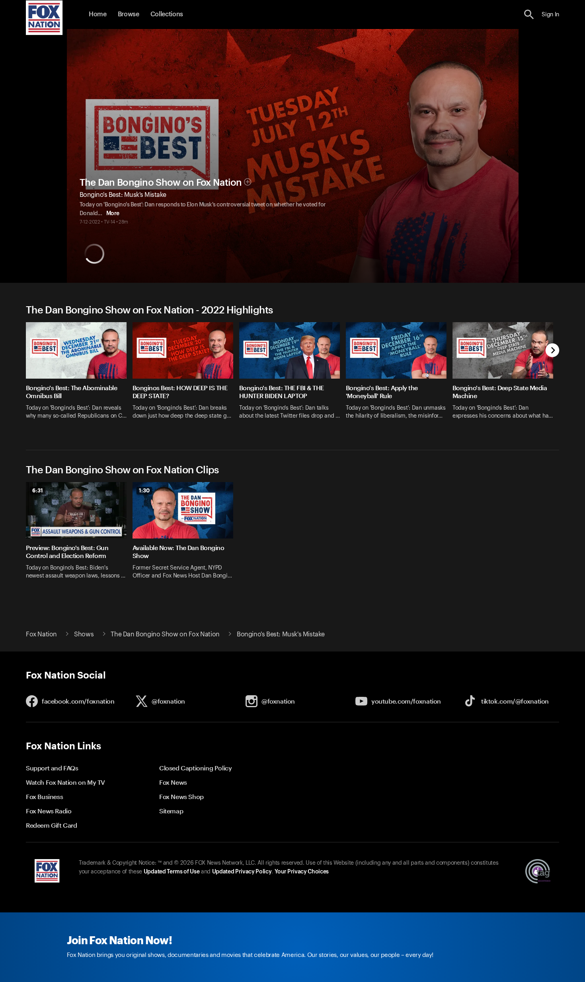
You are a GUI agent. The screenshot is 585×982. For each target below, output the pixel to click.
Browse (128, 14)
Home (98, 14)
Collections (166, 14)
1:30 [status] (144, 490)
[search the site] (529, 14)
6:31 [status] (37, 490)
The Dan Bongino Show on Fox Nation (161, 182)
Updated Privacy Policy (242, 872)
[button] (529, 14)
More (112, 213)
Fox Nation (41, 634)
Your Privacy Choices (302, 872)
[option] (79, 376)
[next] (552, 351)
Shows (84, 634)
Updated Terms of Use (171, 872)
